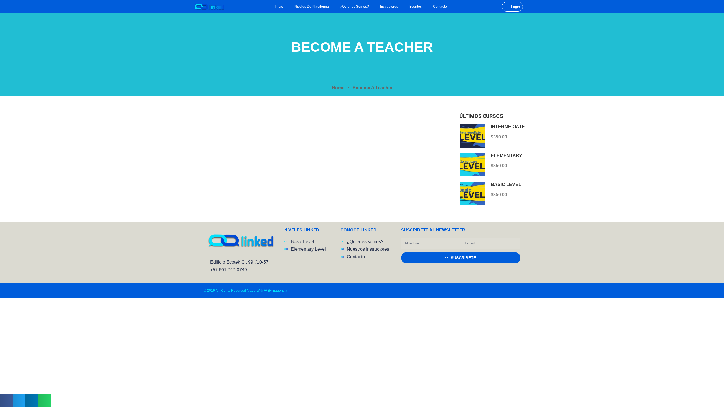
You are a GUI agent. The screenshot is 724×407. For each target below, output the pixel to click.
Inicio (279, 6)
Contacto (440, 6)
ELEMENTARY (506, 155)
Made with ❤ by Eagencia (267, 291)
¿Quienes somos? (354, 6)
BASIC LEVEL (506, 184)
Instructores (389, 6)
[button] (6, 400)
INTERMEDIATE (508, 126)
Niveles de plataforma (311, 6)
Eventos (415, 6)
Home (338, 87)
